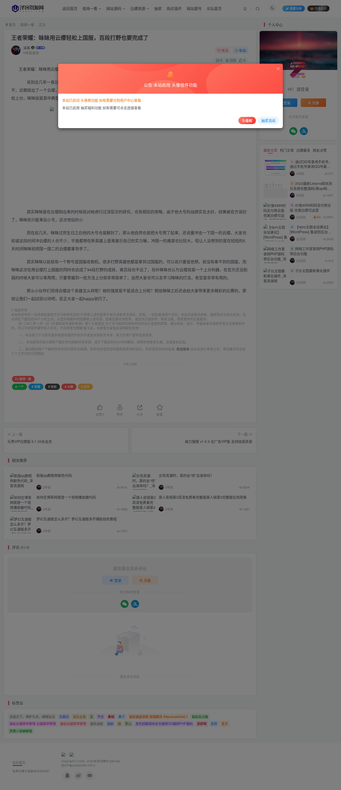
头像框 (247, 120)
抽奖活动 (268, 120)
